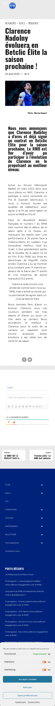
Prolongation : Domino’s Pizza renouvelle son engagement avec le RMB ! (25, 623)
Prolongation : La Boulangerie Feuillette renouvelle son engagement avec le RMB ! (23, 583)
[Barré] (19, 406)
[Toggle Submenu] (42, 485)
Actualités (10, 23)
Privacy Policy (34, 702)
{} (37, 406)
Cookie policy (20, 702)
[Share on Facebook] (24, 359)
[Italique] (12, 406)
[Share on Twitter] (30, 359)
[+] (40, 406)
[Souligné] (16, 406)
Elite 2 (22, 23)
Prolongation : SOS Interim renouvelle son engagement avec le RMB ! (23, 613)
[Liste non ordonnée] (26, 406)
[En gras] (9, 406)
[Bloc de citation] (30, 406)
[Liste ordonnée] (23, 406)
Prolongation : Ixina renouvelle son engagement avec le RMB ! (26, 633)
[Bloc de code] (33, 406)
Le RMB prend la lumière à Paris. (19, 574)
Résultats (33, 23)
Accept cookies (27, 679)
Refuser (27, 687)
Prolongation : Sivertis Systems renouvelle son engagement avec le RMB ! (25, 603)
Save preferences (27, 695)
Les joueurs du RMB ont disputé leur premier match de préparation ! (24, 593)
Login (9, 387)
